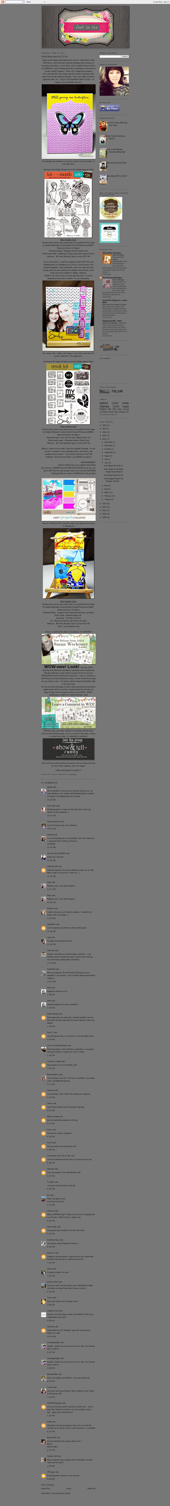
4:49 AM (51, 1466)
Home (69, 1489)
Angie (49, 1422)
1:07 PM (51, 1352)
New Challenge (118, 280)
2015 (104, 436)
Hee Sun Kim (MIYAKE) (56, 853)
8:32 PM (51, 1432)
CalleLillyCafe (52, 866)
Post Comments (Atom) (61, 1493)
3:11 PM (51, 1124)
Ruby (49, 882)
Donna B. (50, 1253)
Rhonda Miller (52, 1374)
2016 (104, 432)
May (106, 486)
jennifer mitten (52, 1282)
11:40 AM (51, 918)
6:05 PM (51, 1189)
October (108, 449)
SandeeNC (51, 924)
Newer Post (45, 1489)
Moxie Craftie (52, 1447)
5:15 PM (51, 1176)
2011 (104, 510)
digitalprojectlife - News (112, 321)
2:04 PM (51, 1068)
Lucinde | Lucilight (54, 1061)
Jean (49, 937)
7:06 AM (51, 1305)
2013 (104, 504)
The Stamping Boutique (112, 278)
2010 (104, 514)
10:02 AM (51, 1336)
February (108, 496)
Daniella (50, 835)
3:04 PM (51, 1111)
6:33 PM (51, 1234)
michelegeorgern (53, 1342)
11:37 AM (51, 889)
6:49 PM (51, 1247)
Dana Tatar (51, 806)
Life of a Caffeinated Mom (57, 1045)
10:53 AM (51, 829)
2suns (49, 1130)
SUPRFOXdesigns (54, 1403)
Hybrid (104, 403)
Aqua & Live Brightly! (110, 323)
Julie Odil (50, 950)
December (109, 442)
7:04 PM (51, 1263)
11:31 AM (51, 876)
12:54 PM (51, 982)
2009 (104, 517)
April (106, 489)
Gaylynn (50, 908)
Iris (48, 1195)
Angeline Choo (52, 1311)
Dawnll (49, 787)
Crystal (50, 1387)
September (109, 452)
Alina (49, 988)
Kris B (49, 1143)
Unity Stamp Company (111, 253)
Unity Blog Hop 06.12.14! (113, 475)
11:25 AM (51, 860)
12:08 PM (51, 944)
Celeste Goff (52, 1456)
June (107, 463)
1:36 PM (51, 1040)
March (107, 492)
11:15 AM (51, 847)
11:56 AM (51, 931)
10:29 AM (51, 800)
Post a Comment (47, 1485)
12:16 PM (51, 963)
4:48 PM (51, 1150)
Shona (49, 1269)
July (106, 459)
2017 (104, 429)
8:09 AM (51, 1321)
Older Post (91, 1489)
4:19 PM (51, 1137)
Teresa (49, 1103)
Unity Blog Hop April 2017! (117, 163)
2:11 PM (51, 1084)
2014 (104, 439)
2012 (104, 507)
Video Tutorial (123, 409)
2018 (104, 425)
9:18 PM (51, 1450)
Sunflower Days (53, 1240)
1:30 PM (51, 1026)
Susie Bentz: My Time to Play (58, 1156)
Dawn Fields (52, 1227)
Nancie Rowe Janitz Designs (114, 412)
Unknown (50, 1090)
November (109, 446)
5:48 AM (51, 1479)
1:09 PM (51, 1008)
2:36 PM (51, 1097)
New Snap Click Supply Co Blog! (114, 305)
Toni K (49, 1298)
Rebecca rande (53, 1117)
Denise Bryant (52, 1014)
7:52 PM (51, 1276)
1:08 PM (51, 995)
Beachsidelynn (52, 1075)
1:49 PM (51, 1055)
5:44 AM (51, 1292)
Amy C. (50, 1032)
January (108, 499)
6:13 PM (51, 1205)
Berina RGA (51, 1438)
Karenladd (51, 969)
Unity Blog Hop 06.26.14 (113, 466)
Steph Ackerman (53, 822)
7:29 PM (51, 1416)
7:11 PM (51, 1397)
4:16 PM (51, 1381)
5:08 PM (51, 1163)
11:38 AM (51, 902)
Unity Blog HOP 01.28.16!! (117, 176)
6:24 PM (51, 1221)
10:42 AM (51, 816)
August (107, 456)
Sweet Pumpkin (118, 255)
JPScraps (51, 1472)
